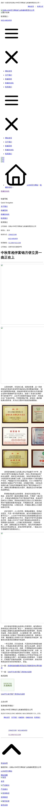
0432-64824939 (6, 20)
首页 (2, 781)
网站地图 (4, 775)
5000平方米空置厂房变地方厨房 (20, 672)
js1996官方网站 (32, 185)
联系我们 (4, 218)
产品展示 (4, 789)
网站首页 (31, 6)
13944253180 (12, 234)
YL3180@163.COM (14, 734)
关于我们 (4, 206)
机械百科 (4, 210)
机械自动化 (5, 191)
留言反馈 (4, 805)
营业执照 (4, 763)
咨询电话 (4, 797)
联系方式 (40, 6)
